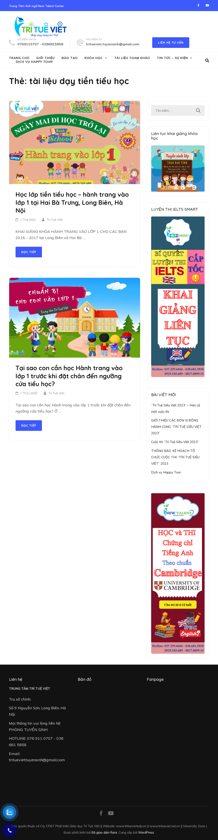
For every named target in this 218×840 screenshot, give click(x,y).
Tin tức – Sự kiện (172, 58)
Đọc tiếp (28, 252)
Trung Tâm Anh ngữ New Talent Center (36, 6)
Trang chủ (19, 58)
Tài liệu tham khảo (132, 58)
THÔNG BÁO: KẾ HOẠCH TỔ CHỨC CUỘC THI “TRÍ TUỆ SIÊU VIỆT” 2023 (175, 457)
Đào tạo (70, 58)
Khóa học (94, 58)
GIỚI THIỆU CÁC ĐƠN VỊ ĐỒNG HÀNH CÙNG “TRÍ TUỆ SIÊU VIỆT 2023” (176, 426)
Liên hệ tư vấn (171, 42)
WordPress (146, 832)
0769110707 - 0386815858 (40, 44)
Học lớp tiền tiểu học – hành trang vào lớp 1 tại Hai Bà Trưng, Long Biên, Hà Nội (72, 202)
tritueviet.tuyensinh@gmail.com (112, 44)
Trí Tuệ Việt (55, 220)
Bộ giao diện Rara (104, 832)
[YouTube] (207, 5)
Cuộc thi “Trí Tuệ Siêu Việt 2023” (175, 442)
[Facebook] (198, 5)
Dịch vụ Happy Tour (34, 62)
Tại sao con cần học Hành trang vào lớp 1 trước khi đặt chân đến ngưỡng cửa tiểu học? (69, 376)
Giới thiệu (45, 58)
